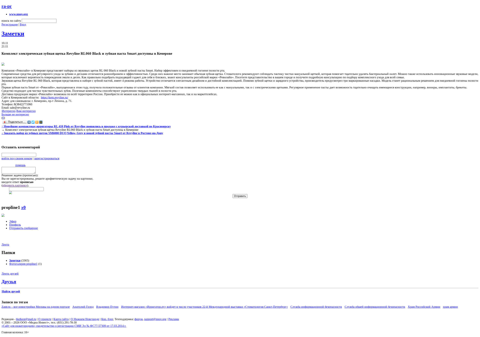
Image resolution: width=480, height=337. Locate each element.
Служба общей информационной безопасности (375, 306)
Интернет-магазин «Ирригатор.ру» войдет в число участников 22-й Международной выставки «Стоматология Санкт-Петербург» (204, 306)
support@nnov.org (155, 319)
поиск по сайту (11, 20)
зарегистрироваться (46, 158)
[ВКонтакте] (29, 122)
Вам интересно (26, 111)
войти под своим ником (17, 158)
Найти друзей (11, 291)
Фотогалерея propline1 (23, 263)
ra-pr (7, 6)
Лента (5, 244)
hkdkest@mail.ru (26, 319)
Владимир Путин (107, 306)
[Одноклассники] (37, 122)
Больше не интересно (15, 114)
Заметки (13, 33)
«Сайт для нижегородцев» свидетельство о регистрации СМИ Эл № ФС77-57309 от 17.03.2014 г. (64, 325)
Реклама (173, 319)
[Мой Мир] (41, 122)
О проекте (44, 319)
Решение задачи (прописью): (20, 175)
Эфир (12, 221)
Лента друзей (10, 273)
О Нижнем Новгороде (85, 319)
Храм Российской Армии (424, 306)
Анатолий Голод (83, 306)
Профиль (15, 224)
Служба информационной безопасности (316, 306)
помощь (20, 165)
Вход (23, 24)
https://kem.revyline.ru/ (54, 97)
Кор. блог (107, 319)
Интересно (9, 111)
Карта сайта (61, 319)
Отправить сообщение (23, 228)
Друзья (9, 281)
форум (138, 319)
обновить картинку (14, 185)
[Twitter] (33, 122)
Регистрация (10, 24)
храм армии (450, 306)
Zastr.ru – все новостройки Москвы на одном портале (36, 306)
